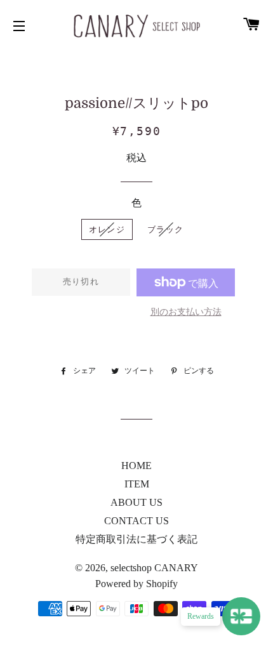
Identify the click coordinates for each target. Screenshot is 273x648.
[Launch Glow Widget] (241, 616)
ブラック (165, 229)
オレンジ (107, 229)
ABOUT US (136, 502)
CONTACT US (136, 520)
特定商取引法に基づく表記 (136, 539)
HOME (136, 465)
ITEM (136, 484)
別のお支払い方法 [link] (186, 312)
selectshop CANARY (154, 567)
